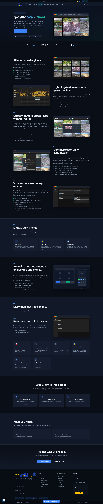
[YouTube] (23, 493)
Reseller (52, 4)
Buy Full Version (43, 476)
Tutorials (59, 482)
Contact (77, 478)
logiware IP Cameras (44, 484)
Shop (62, 4)
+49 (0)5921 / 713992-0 (35, 1)
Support (57, 4)
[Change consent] (3, 500)
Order (30, 4)
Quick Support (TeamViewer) (81, 482)
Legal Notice (80, 502)
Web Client (60, 478)
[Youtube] (72, 1)
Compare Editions (44, 480)
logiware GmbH (19, 502)
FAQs (76, 476)
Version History (61, 486)
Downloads (46, 4)
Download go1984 (59, 461)
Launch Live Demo (21, 31)
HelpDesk (77, 480)
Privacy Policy (86, 502)
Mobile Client (60, 480)
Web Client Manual (36, 31)
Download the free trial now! (52, 501)
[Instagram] (74, 1)
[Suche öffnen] (84, 4)
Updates (42, 478)
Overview (35, 4)
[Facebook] (68, 1)
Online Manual (60, 484)
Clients (40, 4)
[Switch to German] (77, 1)
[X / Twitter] (70, 1)
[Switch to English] (80, 1)
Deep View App (61, 476)
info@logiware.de (45, 1)
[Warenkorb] (87, 4)
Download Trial (79, 492)
